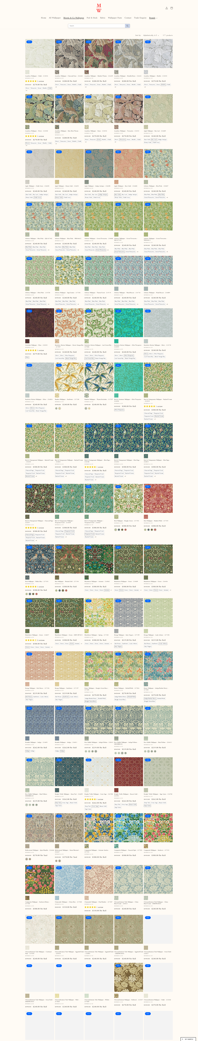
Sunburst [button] (98, 861)
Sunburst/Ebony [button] (89, 861)
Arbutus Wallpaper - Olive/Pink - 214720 (37, 293)
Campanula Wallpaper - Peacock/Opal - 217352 (128, 850)
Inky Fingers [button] (118, 647)
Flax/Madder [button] (59, 913)
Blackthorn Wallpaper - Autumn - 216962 (97, 582)
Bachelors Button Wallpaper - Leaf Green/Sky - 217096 (98, 346)
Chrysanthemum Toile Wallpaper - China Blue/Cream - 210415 (126, 905)
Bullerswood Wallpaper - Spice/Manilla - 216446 (39, 850)
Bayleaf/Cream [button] (159, 416)
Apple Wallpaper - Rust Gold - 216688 (125, 186)
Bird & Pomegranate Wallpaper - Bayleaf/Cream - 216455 (39, 461)
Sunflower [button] (125, 644)
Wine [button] (27, 357)
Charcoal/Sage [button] (148, 413)
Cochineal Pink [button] (129, 915)
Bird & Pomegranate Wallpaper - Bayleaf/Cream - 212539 (158, 400)
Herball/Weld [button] (102, 699)
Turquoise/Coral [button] (158, 413)
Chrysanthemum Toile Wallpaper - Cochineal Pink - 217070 (38, 959)
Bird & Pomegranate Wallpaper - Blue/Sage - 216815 (157, 461)
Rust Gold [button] (147, 140)
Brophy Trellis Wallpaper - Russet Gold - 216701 (126, 795)
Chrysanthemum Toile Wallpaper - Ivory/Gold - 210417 (158, 959)
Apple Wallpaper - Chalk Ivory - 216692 (37, 186)
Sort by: (138, 35)
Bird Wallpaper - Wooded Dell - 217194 (67, 582)
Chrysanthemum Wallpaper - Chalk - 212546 (157, 1013)
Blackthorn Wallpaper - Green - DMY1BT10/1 (69, 635)
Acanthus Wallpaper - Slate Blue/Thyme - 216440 (67, 132)
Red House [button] (118, 644)
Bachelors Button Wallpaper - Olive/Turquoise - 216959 (128, 346)
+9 (142, 1022)
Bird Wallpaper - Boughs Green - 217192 (126, 521)
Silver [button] (57, 356)
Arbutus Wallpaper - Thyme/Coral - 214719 (98, 293)
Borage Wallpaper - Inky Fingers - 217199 (127, 635)
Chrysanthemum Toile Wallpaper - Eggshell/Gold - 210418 (69, 959)
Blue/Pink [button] (147, 195)
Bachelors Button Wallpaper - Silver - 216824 (38, 399)
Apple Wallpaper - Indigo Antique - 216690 (97, 186)
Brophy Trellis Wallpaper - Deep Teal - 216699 (69, 794)
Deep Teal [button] (58, 803)
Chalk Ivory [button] (156, 143)
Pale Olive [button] (118, 1022)
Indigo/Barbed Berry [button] (91, 699)
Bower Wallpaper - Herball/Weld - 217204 (126, 688)
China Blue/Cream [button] (120, 918)
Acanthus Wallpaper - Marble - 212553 (155, 76)
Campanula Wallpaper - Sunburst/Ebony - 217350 (37, 905)
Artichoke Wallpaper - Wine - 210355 (36, 345)
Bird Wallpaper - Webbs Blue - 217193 (36, 582)
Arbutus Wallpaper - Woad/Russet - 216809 (157, 293)
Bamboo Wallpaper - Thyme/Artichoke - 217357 (99, 399)
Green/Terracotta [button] (149, 197)
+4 (26, 90)
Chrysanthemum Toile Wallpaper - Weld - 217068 (67, 1014)
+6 (167, 197)
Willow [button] (121, 915)
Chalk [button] (50, 88)
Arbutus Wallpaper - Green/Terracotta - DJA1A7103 (126, 239)
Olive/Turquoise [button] (69, 356)
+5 (139, 918)
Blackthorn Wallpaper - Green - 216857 (37, 635)
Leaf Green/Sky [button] (59, 358)
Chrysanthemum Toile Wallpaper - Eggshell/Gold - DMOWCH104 (128, 959)
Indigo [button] (27, 751)
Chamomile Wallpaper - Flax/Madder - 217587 (98, 904)
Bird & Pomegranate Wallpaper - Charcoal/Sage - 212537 (39, 522)
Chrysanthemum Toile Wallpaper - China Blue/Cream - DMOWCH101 (156, 905)
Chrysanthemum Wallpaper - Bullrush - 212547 (128, 1013)
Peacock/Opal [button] (106, 861)
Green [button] (86, 590)
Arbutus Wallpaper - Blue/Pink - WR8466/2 (68, 239)
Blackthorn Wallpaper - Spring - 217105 (97, 635)
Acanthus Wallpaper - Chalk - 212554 (36, 76)
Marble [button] (45, 88)
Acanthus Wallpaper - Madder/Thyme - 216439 (99, 76)
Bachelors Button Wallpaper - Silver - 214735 (157, 345)
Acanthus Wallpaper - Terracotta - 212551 (126, 131)
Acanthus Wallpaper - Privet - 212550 (36, 131)
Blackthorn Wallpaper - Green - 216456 (156, 582)
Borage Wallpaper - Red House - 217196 (37, 688)
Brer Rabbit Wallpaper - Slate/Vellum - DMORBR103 (36, 795)
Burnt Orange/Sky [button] (71, 358)
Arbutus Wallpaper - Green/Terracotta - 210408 (99, 239)
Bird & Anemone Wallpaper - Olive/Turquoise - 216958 (128, 400)
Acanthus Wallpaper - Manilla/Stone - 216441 (128, 76)
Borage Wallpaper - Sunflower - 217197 (67, 688)
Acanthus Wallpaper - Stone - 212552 (96, 131)
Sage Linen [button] (58, 806)
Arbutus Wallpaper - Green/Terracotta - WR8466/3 (155, 239)
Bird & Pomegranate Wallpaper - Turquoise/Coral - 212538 (64, 522)
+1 (111, 590)
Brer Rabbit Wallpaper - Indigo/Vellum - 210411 (99, 742)
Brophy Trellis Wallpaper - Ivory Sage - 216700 (99, 794)
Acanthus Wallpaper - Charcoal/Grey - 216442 (69, 76)
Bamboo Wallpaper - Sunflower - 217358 (67, 399)
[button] (153, 18)
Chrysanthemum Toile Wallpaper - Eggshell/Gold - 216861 (99, 959)
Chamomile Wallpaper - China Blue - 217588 (68, 904)
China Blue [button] (67, 913)
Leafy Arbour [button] (133, 644)
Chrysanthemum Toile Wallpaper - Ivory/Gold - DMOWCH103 (39, 1014)
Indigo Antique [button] (162, 140)
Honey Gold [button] (147, 143)
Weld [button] (116, 915)
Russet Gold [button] (73, 803)
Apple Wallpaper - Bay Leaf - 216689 (155, 131)
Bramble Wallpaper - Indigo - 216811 (66, 742)
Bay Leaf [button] (154, 140)
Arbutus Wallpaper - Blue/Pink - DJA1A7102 (38, 239)
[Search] (127, 26)
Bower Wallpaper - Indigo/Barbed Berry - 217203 (156, 689)
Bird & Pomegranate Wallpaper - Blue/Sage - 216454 (127, 461)
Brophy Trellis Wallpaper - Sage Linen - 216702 (158, 794)
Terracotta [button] (33, 88)
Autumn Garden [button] (89, 863)
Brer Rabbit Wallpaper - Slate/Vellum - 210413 (158, 742)
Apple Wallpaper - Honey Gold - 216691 (67, 186)
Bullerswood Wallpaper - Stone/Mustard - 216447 (67, 851)
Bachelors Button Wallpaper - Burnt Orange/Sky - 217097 (69, 346)
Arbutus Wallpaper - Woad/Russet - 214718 (127, 293)
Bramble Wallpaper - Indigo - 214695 (36, 742)
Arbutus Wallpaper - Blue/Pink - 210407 (156, 186)
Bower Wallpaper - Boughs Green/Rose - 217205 (96, 689)
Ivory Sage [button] (66, 803)
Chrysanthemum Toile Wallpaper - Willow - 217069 (97, 1014)
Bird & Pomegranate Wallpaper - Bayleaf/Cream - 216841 (69, 461)
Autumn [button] (107, 590)
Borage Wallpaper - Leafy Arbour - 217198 (156, 635)
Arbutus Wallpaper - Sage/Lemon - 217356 (67, 293)
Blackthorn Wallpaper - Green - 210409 (126, 582)
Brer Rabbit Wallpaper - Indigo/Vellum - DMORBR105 (126, 743)
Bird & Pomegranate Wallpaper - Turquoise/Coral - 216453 (94, 522)
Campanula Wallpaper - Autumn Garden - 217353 (97, 851)
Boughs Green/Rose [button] (90, 701)
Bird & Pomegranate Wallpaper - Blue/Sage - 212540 (98, 461)
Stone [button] (39, 88)
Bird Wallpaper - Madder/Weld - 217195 (156, 521)
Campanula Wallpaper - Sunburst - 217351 (156, 850)
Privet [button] (27, 88)
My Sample (189, 1039)
